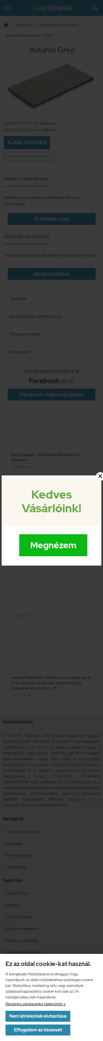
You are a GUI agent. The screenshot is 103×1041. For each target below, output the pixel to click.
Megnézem (53, 545)
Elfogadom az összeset (38, 1030)
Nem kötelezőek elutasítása (37, 1016)
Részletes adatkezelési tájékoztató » (35, 1003)
